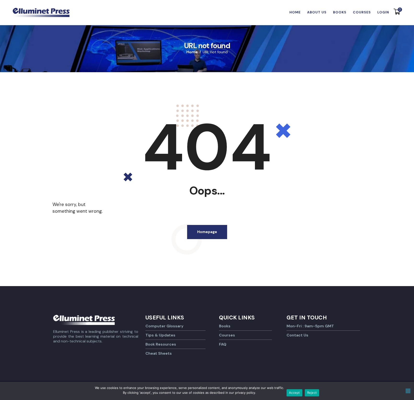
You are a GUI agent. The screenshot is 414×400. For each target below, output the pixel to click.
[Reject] (408, 390)
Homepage (207, 231)
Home (192, 52)
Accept (294, 392)
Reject (312, 392)
